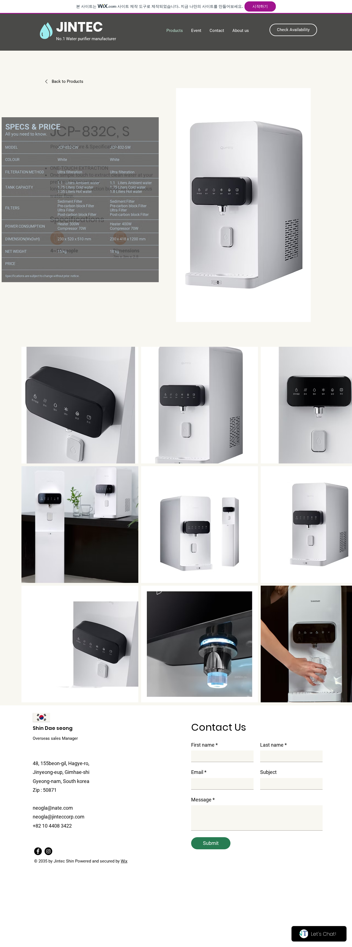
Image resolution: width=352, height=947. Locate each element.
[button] (293, 30)
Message (203, 800)
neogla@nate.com (53, 808)
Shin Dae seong (53, 728)
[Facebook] (38, 851)
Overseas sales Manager (55, 738)
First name (204, 745)
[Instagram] (48, 851)
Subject (268, 772)
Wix (124, 861)
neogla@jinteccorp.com (58, 817)
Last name (273, 745)
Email (199, 772)
